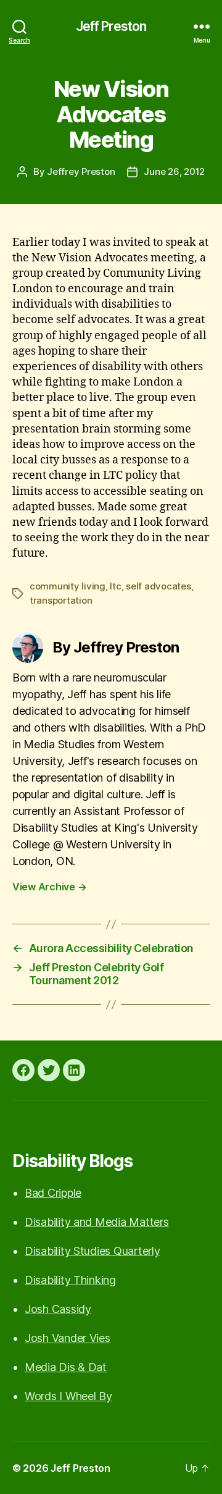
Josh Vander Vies (67, 1338)
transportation (61, 600)
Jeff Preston (111, 26)
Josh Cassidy (58, 1308)
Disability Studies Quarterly (92, 1250)
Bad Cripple (53, 1192)
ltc (115, 586)
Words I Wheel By (68, 1396)
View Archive (49, 886)
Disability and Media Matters (96, 1221)
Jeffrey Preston (81, 171)
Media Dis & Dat (66, 1367)
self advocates (158, 586)
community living (67, 586)
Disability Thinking (70, 1279)
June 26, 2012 (174, 171)
